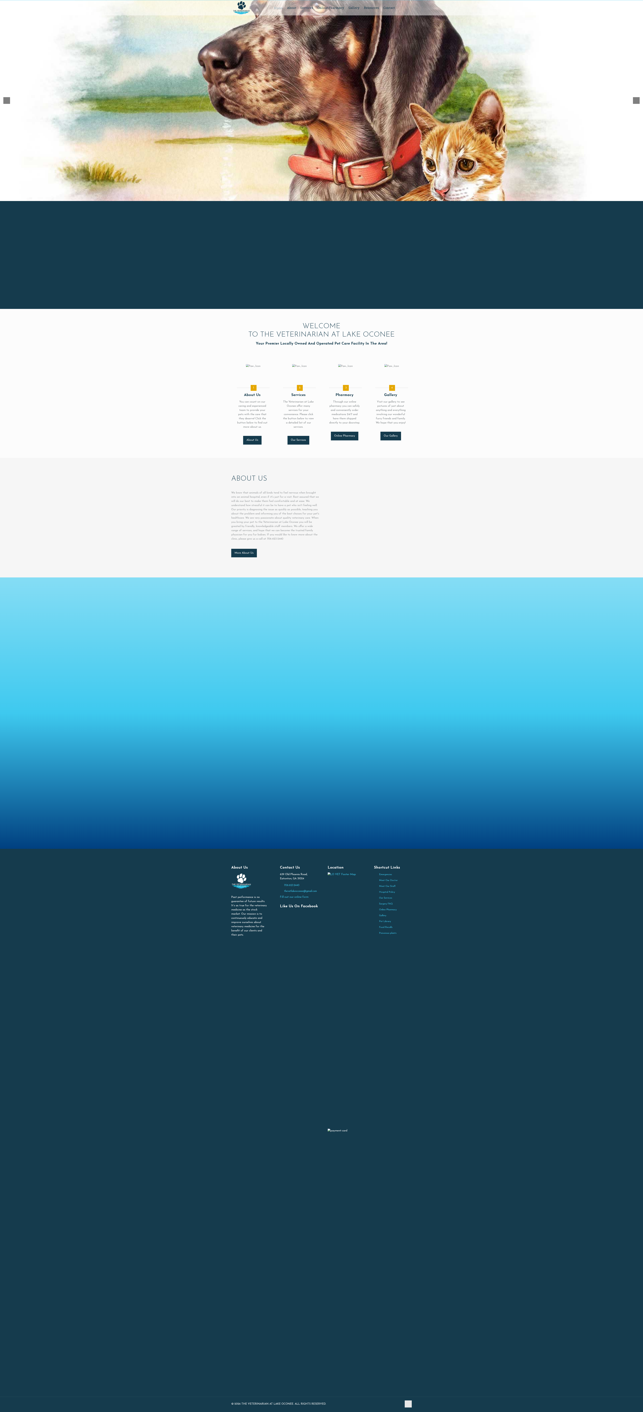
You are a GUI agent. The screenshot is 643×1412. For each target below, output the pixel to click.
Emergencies (385, 874)
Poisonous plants (388, 933)
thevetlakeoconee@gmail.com (300, 891)
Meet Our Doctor (388, 880)
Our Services (385, 898)
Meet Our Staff (387, 886)
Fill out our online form (294, 897)
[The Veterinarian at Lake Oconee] (241, 7)
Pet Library (385, 921)
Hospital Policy (387, 892)
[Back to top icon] (408, 1403)
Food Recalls (385, 927)
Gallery (382, 915)
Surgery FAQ (386, 904)
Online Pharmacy (388, 909)
